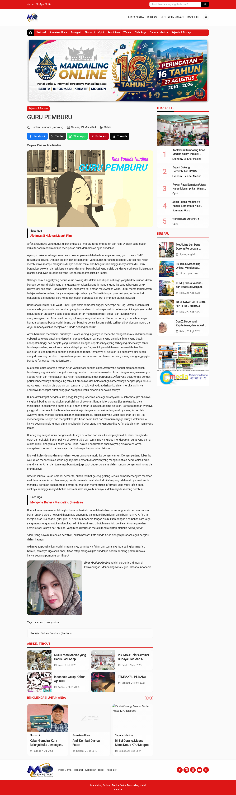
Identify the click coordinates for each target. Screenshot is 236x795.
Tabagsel (76, 32)
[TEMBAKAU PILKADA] (103, 682)
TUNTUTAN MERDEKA (185, 219)
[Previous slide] (147, 698)
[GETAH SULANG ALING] (47, 718)
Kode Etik (193, 17)
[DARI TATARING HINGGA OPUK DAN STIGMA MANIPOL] (166, 307)
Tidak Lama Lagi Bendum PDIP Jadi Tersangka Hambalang (89, 745)
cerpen (39, 622)
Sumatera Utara (58, 32)
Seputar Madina (159, 32)
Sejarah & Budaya (181, 32)
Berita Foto (36, 735)
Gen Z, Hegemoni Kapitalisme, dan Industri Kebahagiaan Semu (191, 325)
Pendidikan (113, 32)
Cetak (107, 127)
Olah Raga (140, 32)
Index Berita (136, 17)
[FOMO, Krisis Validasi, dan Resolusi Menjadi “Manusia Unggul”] (166, 288)
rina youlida (52, 622)
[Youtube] (199, 770)
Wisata (127, 32)
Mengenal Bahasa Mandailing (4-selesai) (57, 502)
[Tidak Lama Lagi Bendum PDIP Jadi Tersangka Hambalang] (90, 718)
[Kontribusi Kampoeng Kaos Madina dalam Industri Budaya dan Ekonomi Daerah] (183, 130)
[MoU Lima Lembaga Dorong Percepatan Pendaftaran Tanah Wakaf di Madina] (166, 249)
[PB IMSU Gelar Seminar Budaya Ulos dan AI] (103, 660)
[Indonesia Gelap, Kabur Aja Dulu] (39, 682)
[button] (205, 4)
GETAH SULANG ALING (45, 740)
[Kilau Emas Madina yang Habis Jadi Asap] (39, 660)
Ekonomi (90, 32)
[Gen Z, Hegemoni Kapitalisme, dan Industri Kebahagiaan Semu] (166, 326)
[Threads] (193, 770)
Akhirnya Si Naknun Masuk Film (51, 235)
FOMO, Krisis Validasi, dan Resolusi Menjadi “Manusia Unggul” (189, 286)
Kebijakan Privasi (172, 17)
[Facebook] (180, 770)
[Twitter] (206, 770)
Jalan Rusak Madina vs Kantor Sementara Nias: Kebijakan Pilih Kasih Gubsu (189, 205)
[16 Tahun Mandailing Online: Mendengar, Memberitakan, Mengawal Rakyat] (166, 269)
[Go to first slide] (151, 698)
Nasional (41, 32)
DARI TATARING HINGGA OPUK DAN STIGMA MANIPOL (191, 306)
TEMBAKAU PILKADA (132, 677)
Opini (101, 32)
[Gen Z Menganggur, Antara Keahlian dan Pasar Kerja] (132, 718)
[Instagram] (186, 770)
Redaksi (152, 17)
